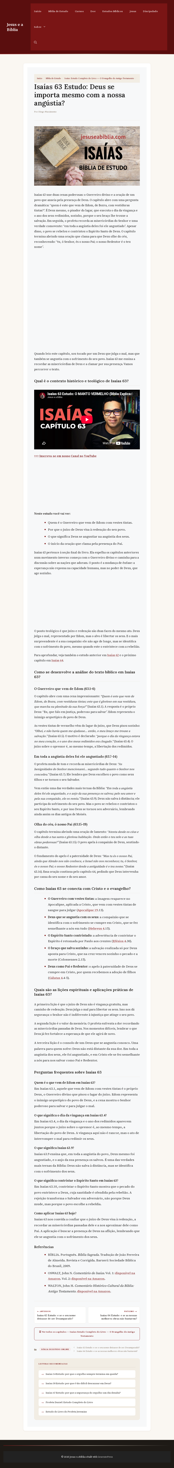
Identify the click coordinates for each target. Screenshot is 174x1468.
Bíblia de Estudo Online (55, 1349)
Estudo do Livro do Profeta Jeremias (66, 1411)
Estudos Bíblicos (112, 11)
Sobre (37, 26)
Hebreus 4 (96, 928)
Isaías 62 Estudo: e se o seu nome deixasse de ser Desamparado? (108, 1347)
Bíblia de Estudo (58, 11)
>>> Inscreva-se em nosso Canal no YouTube (65, 456)
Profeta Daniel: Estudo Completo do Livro (69, 1402)
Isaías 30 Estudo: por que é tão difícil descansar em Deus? (78, 1383)
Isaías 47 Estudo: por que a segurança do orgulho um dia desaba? (83, 1392)
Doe (92, 11)
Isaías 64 (57, 660)
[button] (35, 42)
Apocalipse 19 (87, 910)
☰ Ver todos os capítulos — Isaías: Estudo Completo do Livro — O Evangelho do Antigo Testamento (87, 1333)
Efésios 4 (119, 941)
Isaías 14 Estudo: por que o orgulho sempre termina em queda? (82, 1374)
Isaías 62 (113, 655)
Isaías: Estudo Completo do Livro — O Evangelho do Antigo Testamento (99, 78)
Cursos (79, 11)
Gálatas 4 (56, 978)
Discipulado (150, 11)
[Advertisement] (87, 277)
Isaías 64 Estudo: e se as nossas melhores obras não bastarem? (107, 1351)
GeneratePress (105, 1456)
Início (37, 11)
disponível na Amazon (88, 1278)
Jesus (133, 11)
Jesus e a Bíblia (15, 26)
